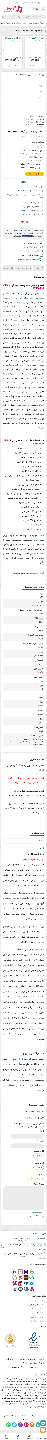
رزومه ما (37, 2)
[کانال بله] (43, 1423)
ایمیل (40, 1141)
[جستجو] (3, 17)
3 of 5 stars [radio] (35, 1178)
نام (42, 1131)
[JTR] (23, 183)
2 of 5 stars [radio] (38, 1178)
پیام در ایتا (33, 173)
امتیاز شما (39, 1175)
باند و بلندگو (21, 23)
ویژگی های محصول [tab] (22, 268)
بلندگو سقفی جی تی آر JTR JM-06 (35, 59)
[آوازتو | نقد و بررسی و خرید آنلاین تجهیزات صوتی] (11, 9)
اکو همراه (34, 1313)
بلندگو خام (33, 1321)
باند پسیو (11, 23)
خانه (42, 23)
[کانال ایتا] (43, 1430)
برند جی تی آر (38, 423)
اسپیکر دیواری (32, 1304)
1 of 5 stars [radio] (42, 1178)
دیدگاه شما (38, 1184)
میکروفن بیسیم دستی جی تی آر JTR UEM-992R (12, 59)
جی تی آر (17, 298)
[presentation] (4, 51)
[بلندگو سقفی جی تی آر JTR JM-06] (35, 46)
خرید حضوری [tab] (6, 268)
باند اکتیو (34, 1308)
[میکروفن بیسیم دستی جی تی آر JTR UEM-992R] (12, 46)
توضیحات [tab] (37, 268)
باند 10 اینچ (29, 202)
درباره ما (9, 2)
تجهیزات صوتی (33, 23)
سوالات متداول (28, 2)
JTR (35, 187)
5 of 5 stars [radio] (27, 1178)
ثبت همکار (17, 2)
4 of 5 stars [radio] (31, 1178)
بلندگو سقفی (29, 926)
